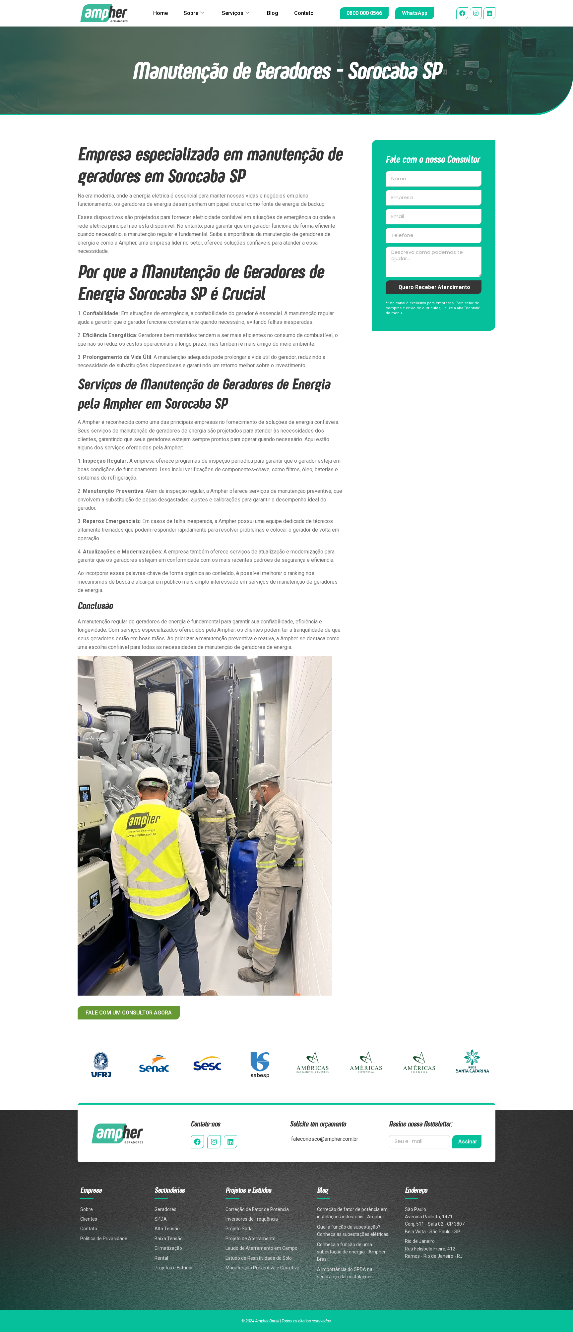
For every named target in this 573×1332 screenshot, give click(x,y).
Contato (304, 13)
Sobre (191, 13)
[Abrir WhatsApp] (556, 1315)
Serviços (232, 13)
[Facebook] (462, 13)
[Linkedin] (489, 13)
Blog (272, 13)
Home (160, 13)
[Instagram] (476, 13)
